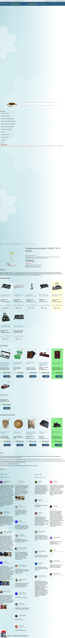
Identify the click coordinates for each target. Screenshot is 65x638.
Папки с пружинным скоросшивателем (11, 145)
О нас (53, 0)
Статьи (50, 0)
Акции (46, 0)
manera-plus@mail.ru (33, 4)
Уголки (20, 145)
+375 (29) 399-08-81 (32, 3)
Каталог (21, 103)
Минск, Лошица (15, 4)
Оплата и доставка (60, 0)
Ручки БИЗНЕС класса (26, 145)
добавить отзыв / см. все (5, 477)
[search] (40, 104)
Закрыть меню (4, 144)
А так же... (3, 142)
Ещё (37, 3)
